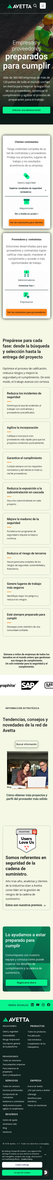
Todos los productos (37, 1031)
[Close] (41, 1147)
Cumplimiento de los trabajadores (37, 1045)
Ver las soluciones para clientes (26, 222)
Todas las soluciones (12, 1060)
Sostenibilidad (9, 1035)
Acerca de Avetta (35, 1086)
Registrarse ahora (26, 982)
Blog (5, 1128)
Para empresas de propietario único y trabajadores (12, 1071)
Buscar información (26, 744)
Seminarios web (10, 1124)
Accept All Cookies (22, 1172)
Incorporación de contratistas (10, 1096)
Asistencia (7, 1132)
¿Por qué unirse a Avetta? (39, 1090)
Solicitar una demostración (26, 110)
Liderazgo (32, 1094)
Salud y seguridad (10, 1031)
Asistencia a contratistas (13, 1101)
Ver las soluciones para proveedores (26, 312)
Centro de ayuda (10, 1120)
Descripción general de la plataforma (11, 1045)
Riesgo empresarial (11, 1039)
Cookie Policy (26, 1159)
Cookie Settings (22, 1164)
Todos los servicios (11, 1086)
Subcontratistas (34, 1039)
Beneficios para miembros (34, 1100)
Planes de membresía (37, 1105)
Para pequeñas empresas (14, 1064)
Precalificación (34, 1035)
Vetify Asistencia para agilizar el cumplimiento (13, 1107)
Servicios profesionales (13, 1090)
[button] (43, 6)
